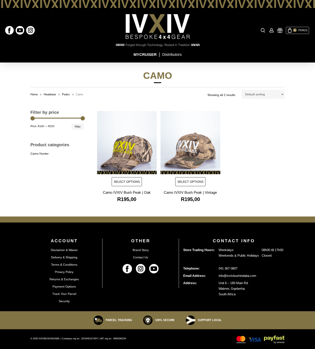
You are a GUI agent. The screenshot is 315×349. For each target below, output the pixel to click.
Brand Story (141, 250)
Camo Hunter (39, 153)
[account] (271, 30)
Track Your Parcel (64, 294)
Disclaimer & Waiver (64, 250)
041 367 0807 (228, 268)
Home (34, 94)
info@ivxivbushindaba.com (237, 275)
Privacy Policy (64, 272)
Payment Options (64, 286)
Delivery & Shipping (64, 257)
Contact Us (140, 257)
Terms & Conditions (64, 264)
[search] (263, 30)
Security (64, 301)
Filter (78, 126)
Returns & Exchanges (64, 279)
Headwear (50, 94)
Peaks (66, 94)
